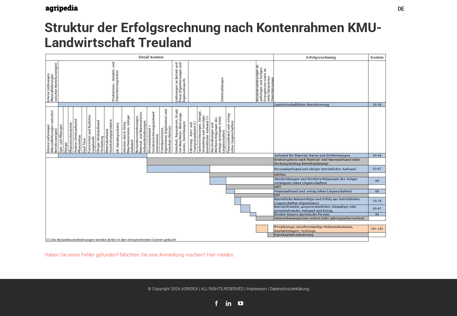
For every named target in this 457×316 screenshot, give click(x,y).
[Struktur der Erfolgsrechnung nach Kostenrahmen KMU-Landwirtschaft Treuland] (215, 57)
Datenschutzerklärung (289, 289)
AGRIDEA (189, 289)
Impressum (257, 289)
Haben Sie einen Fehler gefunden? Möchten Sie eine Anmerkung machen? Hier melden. (139, 255)
